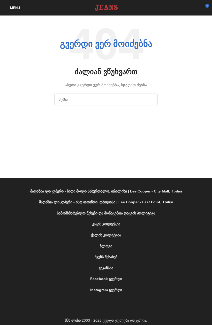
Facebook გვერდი (106, 279)
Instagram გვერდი (106, 290)
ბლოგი (106, 246)
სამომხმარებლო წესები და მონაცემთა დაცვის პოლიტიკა (106, 213)
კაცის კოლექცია (106, 224)
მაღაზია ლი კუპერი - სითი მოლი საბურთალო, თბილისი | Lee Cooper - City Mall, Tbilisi (106, 191)
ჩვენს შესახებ (106, 257)
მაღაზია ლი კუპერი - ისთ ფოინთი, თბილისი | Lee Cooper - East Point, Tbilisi (106, 202)
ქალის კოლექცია (106, 235)
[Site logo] (106, 7)
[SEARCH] (152, 99)
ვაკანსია (106, 268)
